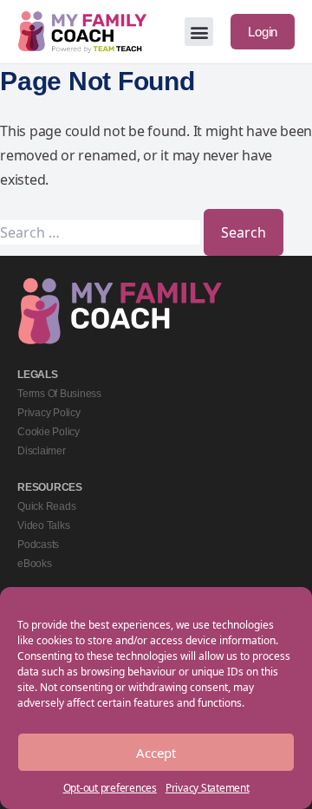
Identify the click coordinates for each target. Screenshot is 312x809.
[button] (199, 31)
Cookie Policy (48, 432)
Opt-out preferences (110, 787)
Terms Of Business (59, 394)
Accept (156, 752)
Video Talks (43, 525)
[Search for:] (102, 232)
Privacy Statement (208, 787)
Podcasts (38, 544)
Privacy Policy (49, 413)
